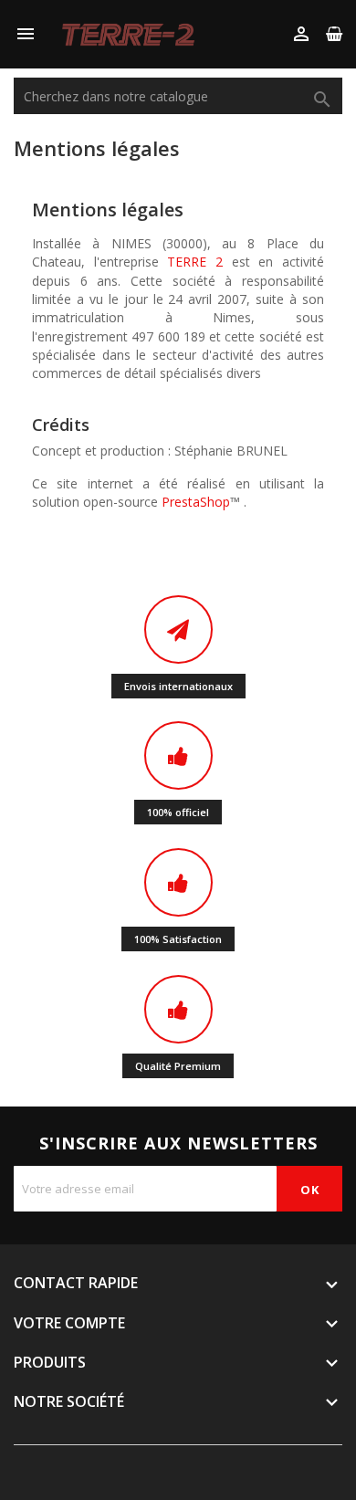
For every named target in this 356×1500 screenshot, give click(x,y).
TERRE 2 (195, 261)
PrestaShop (196, 501)
